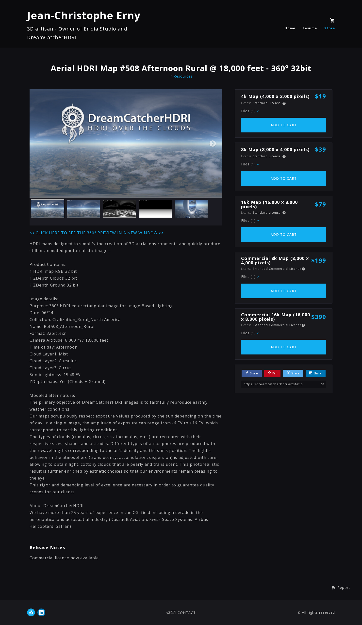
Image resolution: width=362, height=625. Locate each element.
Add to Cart (284, 125)
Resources (183, 76)
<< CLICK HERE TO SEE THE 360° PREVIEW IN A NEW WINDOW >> (97, 233)
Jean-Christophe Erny (84, 15)
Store (329, 28)
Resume (310, 28)
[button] (340, 587)
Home (290, 28)
